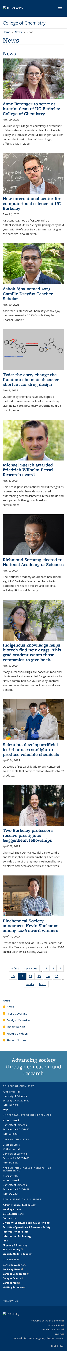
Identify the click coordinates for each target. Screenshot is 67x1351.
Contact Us (9, 1218)
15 (58, 977)
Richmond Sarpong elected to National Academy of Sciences (33, 562)
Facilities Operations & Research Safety (26, 1227)
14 (49, 977)
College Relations (13, 1213)
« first (16, 968)
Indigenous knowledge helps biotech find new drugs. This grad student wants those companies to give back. (32, 652)
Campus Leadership (15, 1273)
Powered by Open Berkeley (47, 1320)
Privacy (59, 1334)
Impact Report (16, 1027)
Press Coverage (17, 1013)
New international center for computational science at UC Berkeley (32, 203)
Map (5, 1109)
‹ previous (32, 968)
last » (44, 984)
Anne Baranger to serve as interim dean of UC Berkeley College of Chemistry (31, 108)
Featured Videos (17, 1033)
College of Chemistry (24, 22)
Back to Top (57, 1346)
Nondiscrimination (53, 1329)
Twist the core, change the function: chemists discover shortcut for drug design (31, 379)
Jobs (5, 1240)
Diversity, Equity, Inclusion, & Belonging (26, 1222)
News (18, 32)
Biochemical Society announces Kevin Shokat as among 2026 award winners (30, 925)
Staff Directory (13, 1249)
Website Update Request (17, 1254)
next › (31, 984)
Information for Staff (15, 1231)
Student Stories (16, 1040)
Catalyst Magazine (18, 1020)
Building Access (12, 1209)
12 (32, 977)
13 (40, 977)
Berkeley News (13, 1269)
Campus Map (11, 1282)
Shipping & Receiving (15, 1245)
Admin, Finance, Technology (19, 1205)
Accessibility (56, 1325)
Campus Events (13, 1278)
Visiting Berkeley (14, 1287)
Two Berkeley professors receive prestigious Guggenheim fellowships (28, 835)
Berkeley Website (14, 1265)
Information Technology (17, 1236)
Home (6, 32)
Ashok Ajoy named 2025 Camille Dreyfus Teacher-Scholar (28, 293)
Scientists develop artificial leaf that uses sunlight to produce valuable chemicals (31, 749)
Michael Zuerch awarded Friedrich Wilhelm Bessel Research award (28, 470)
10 (14, 977)
